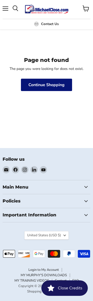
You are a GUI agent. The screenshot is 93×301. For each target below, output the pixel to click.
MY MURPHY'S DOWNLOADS (44, 275)
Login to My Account (43, 269)
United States (44, 235)
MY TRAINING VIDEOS (31, 280)
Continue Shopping (46, 85)
